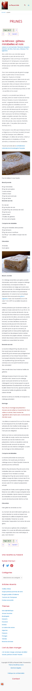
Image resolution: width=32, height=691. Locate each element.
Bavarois (20, 47)
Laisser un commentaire (9, 47)
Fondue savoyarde (7, 600)
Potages (4, 636)
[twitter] (8, 565)
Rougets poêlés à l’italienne (10, 594)
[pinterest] (12, 565)
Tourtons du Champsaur (9, 597)
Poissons (4, 633)
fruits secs (16, 49)
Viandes (4, 639)
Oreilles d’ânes (6, 589)
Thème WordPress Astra (16, 665)
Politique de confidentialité (16, 673)
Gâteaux (22, 49)
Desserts (26, 47)
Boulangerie (5, 616)
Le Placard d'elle (14, 5)
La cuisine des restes (8, 627)
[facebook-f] (4, 565)
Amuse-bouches (7, 613)
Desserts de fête (7, 49)
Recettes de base (7, 641)
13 (9, 34)
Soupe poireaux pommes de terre (12, 592)
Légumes (5, 630)
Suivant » (15, 34)
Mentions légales (16, 668)
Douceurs (5, 622)
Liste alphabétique (7, 610)
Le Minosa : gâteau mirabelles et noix (13, 42)
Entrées (4, 624)
